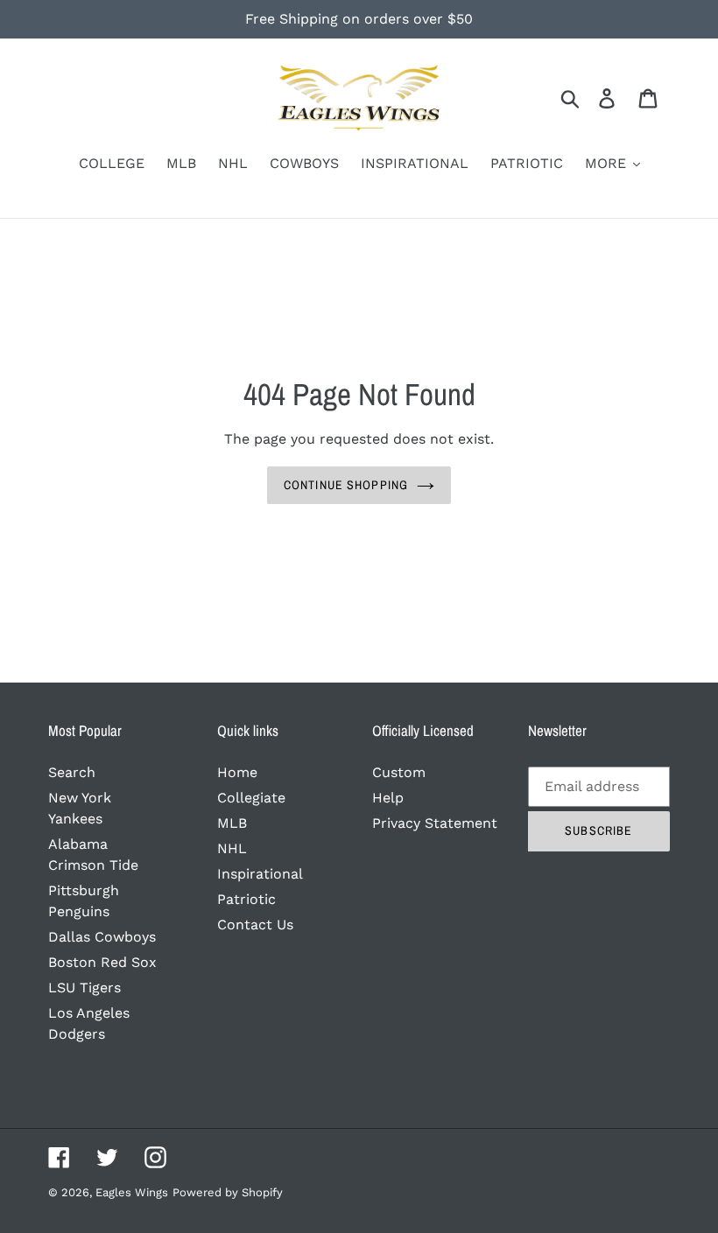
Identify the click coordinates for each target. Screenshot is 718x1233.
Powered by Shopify (227, 1192)
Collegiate (251, 797)
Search (71, 772)
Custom (399, 772)
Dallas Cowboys (102, 936)
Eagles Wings (131, 1192)
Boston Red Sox (102, 962)
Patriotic (246, 899)
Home (237, 772)
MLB (232, 823)
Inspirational (260, 873)
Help (388, 797)
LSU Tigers (84, 987)
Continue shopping (346, 485)
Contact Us (255, 924)
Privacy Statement (434, 823)
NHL (232, 848)
